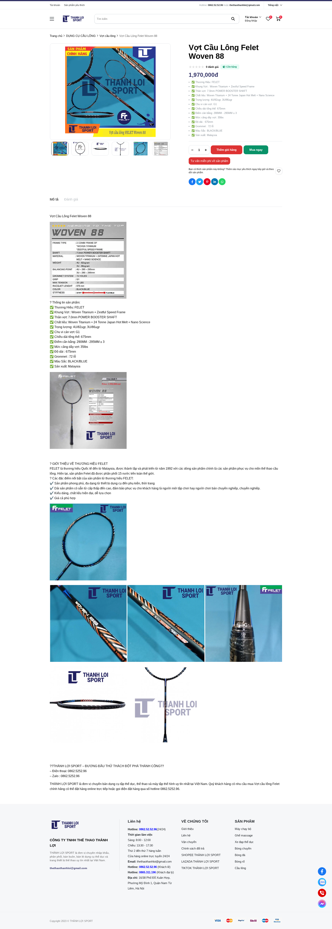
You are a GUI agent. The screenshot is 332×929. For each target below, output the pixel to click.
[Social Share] (192, 181)
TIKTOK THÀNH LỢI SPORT (200, 868)
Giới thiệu (187, 828)
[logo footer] (80, 825)
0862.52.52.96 (215, 5)
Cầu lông (240, 868)
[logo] (73, 19)
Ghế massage (244, 835)
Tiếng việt (273, 5)
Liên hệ (185, 835)
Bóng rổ (240, 861)
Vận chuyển (188, 842)
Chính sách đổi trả (192, 848)
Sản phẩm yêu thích (74, 5)
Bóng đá (240, 855)
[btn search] (233, 18)
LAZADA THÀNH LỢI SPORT (200, 861)
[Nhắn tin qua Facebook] (322, 871)
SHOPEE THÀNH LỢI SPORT (201, 855)
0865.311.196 (147, 872)
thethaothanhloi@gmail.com (244, 5)
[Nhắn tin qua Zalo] (322, 882)
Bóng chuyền (243, 848)
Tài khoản (55, 5)
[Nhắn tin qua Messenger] (322, 903)
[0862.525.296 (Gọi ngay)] (322, 893)
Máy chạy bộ (243, 828)
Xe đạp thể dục (244, 842)
